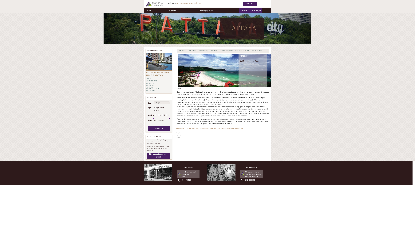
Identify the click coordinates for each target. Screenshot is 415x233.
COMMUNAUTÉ (257, 51)
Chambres (150, 115)
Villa (157, 111)
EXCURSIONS (203, 51)
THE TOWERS (150, 85)
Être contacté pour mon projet (158, 155)
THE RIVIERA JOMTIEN (152, 88)
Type (149, 108)
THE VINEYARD (150, 90)
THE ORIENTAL (150, 83)
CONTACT (249, 4)
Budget (150, 120)
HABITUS (148, 78)
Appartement (160, 108)
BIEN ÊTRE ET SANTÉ (242, 51)
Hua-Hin (178, 135)
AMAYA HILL (149, 87)
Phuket (178, 137)
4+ (168, 115)
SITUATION (182, 51)
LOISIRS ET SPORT (226, 51)
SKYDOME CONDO (151, 80)
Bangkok (178, 133)
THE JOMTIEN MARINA (152, 82)
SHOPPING (214, 51)
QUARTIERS (192, 51)
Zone (149, 103)
